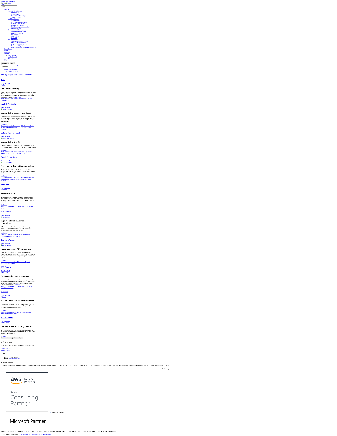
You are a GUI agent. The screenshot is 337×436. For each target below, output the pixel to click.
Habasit (4, 291)
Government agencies (7, 126)
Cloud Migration (15, 20)
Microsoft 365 (15, 14)
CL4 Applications (16, 36)
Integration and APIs (17, 33)
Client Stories (8, 49)
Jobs (5, 60)
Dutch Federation (9, 157)
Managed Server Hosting (18, 23)
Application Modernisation (18, 31)
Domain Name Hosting (17, 25)
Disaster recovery (9, 288)
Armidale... (6, 184)
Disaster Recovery (16, 28)
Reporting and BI (16, 34)
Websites (20, 74)
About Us (7, 50)
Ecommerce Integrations (18, 46)
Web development (10, 127)
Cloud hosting (17, 126)
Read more (18, 97)
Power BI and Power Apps (18, 16)
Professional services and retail (9, 234)
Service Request (12, 57)
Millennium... (7, 212)
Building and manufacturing (8, 206)
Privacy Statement (32, 434)
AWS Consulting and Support (19, 22)
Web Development (13, 39)
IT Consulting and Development (17, 30)
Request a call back (6, 348)
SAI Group (6, 267)
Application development (8, 263)
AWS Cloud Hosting (13, 19)
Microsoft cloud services (25, 98)
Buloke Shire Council (10, 133)
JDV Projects (7, 317)
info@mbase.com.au (14, 358)
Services (6, 9)
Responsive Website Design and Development (24, 47)
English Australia (8, 104)
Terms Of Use (23, 434)
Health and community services (9, 74)
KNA (3, 79)
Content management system (23, 127)
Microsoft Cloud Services (15, 11)
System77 (14, 38)
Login (2, 4)
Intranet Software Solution (18, 42)
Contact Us (7, 52)
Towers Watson (7, 240)
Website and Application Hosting (20, 27)
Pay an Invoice (12, 55)
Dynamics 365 (15, 12)
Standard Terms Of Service (44, 434)
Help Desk (11, 58)
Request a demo (5, 350)
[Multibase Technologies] (8, 1)
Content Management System (19, 41)
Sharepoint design (16, 17)
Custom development (24, 234)
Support (6, 53)
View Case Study (5, 83)
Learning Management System (19, 44)
